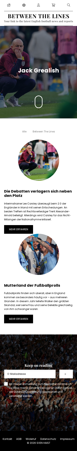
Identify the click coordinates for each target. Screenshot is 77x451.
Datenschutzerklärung (27, 392)
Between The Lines (44, 131)
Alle (24, 131)
